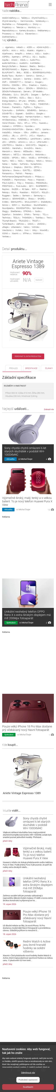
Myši (20, 34)
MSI (24, 158)
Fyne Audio (8, 110)
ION (26, 132)
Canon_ (40, 76)
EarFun (46, 94)
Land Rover (36, 139)
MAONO (6, 148)
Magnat (43, 145)
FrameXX (17, 107)
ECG (5, 98)
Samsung (40, 195)
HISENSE (23, 120)
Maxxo (18, 151)
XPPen (27, 233)
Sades (17, 195)
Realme (44, 189)
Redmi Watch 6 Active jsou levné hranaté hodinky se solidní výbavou (36, 946)
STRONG (28, 211)
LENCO (13, 142)
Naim (5, 161)
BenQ (41, 66)
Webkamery (44, 30)
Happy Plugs (17, 117)
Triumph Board (9, 221)
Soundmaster (41, 205)
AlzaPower (7, 53)
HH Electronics (9, 120)
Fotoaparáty (24, 24)
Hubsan (7, 126)
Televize (21, 27)
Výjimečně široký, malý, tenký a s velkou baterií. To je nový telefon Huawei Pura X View (27, 501)
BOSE (27, 72)
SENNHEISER (19, 199)
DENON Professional (12, 91)
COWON (16, 85)
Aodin (46, 53)
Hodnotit (38, 280)
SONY (16, 205)
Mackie (20, 145)
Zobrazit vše (49, 409)
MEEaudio (28, 151)
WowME (44, 230)
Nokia (6, 164)
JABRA (34, 132)
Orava (17, 170)
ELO (38, 98)
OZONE (38, 170)
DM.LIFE (25, 94)
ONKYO (28, 167)
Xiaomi (16, 233)
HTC (34, 123)
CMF (5, 82)
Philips (39, 176)
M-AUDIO (29, 148)
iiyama (47, 129)
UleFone (21, 224)
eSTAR (41, 101)
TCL (46, 214)
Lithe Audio (43, 142)
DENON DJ (42, 88)
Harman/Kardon (34, 117)
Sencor (6, 199)
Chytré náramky (10, 21)
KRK (13, 139)
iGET (38, 129)
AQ (35, 57)
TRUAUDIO (25, 221)
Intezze (17, 132)
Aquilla (6, 60)
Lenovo (23, 142)
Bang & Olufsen (10, 66)
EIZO (23, 98)
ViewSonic (8, 230)
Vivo (27, 230)
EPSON (32, 101)
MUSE (33, 158)
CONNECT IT (16, 82)
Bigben (25, 69)
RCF (35, 189)
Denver (27, 91)
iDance (30, 129)
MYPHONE (44, 158)
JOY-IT (24, 135)
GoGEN (30, 113)
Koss (5, 139)
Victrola (36, 227)
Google (40, 113)
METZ (17, 154)
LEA (4, 142)
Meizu (38, 151)
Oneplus (18, 167)
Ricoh (14, 192)
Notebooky (42, 21)
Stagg (5, 211)
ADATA (6, 50)
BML (19, 72)
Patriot (20, 173)
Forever (6, 107)
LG (32, 142)
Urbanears (16, 227)
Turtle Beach (8, 224)
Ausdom (24, 63)
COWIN (6, 85)
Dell (21, 88)
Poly (20, 183)
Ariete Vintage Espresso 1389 (22, 793)
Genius (43, 110)
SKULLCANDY (32, 202)
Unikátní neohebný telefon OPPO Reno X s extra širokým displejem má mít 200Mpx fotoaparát (27, 615)
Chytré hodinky (40, 18)
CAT (45, 79)
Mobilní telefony (11, 18)
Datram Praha (9, 88)
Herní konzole (27, 21)
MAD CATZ (31, 145)
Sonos (6, 205)
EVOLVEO (7, 104)
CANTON (7, 79)
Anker (30, 53)
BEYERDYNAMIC (11, 69)
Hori (20, 123)
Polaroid (41, 180)
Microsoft (28, 154)
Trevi (49, 217)
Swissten (18, 214)
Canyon (18, 79)
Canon (30, 76)
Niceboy (30, 161)
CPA (25, 85)
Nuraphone (36, 164)
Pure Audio (22, 186)
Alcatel (31, 50)
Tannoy (37, 214)
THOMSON (28, 217)
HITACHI (35, 120)
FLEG (33, 104)
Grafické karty (9, 37)
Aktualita (10, 459)
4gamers (10, 47)
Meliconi (7, 154)
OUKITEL (27, 170)
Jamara (45, 132)
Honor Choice (9, 123)
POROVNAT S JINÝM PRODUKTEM (28, 356)
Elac (31, 98)
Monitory (34, 27)
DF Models (38, 91)
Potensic (30, 183)
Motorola (40, 154)
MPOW (16, 158)
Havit (47, 117)
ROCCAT (35, 192)
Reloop (6, 192)
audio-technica (10, 63)
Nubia (14, 164)
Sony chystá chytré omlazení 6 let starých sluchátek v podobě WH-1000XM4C (25, 451)
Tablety (25, 18)
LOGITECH (8, 145)
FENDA (18, 104)
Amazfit (20, 53)
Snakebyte (46, 202)
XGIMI (6, 233)
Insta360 (7, 132)
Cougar (39, 82)
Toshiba (40, 217)
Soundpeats (8, 208)
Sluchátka (8, 24)
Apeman (16, 57)
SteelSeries (16, 211)
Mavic (38, 148)
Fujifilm (28, 107)
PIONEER (7, 180)
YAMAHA (38, 233)
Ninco (49, 161)
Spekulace (11, 622)
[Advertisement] (28, 547)
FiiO (26, 104)
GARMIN (21, 110)
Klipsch (41, 135)
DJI (16, 94)
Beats (33, 66)
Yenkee (6, 236)
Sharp (32, 199)
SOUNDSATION (23, 208)
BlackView (36, 69)
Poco (31, 180)
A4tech (20, 47)
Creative (34, 85)
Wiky (35, 230)
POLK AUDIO (9, 183)
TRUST (36, 221)
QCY (31, 186)
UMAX (32, 224)
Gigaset (20, 113)
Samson (27, 195)
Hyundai (30, 126)
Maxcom (7, 151)
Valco (27, 227)
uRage (6, 227)
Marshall (17, 148)
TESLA (17, 217)
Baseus (24, 66)
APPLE (26, 57)
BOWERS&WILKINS (42, 72)
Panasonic (8, 173)
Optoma (7, 170)
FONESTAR (44, 104)
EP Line (23, 101)
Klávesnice (31, 34)
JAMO (6, 135)
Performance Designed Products (18, 176)
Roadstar (25, 192)
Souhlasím (28, 1087)
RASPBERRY (42, 186)
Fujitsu (38, 107)
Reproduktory (10, 30)
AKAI (14, 50)
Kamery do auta (27, 30)
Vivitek (19, 230)
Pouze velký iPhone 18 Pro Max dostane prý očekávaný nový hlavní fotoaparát (27, 728)
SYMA (27, 214)
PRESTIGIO (8, 186)
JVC (32, 135)
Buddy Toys (8, 76)
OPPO (38, 167)
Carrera (28, 79)
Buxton (20, 76)
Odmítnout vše (28, 1072)
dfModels (7, 94)
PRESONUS (42, 183)
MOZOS (6, 158)
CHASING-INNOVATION (13, 129)
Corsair (29, 82)
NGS (21, 161)
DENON (30, 88)
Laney (47, 139)
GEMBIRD (32, 110)
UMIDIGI (41, 224)
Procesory (8, 34)
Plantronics (20, 180)
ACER (31, 47)
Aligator (41, 50)
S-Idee (5, 202)
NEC (13, 161)
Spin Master (38, 208)
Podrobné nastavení (28, 1080)
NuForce (24, 164)
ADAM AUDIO (44, 47)
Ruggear (6, 195)
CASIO (37, 79)
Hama (5, 117)
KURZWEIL (23, 139)
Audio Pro (35, 60)
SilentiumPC (17, 202)
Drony (37, 24)
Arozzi (15, 60)
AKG (23, 50)
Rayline (6, 189)
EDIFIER (13, 98)
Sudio (38, 211)
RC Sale (26, 189)
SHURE (42, 199)
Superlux (7, 214)
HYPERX (18, 126)
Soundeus (27, 205)
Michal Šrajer (26, 459)
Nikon (40, 161)
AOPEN (6, 57)
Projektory (8, 27)
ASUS (24, 60)
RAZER (16, 189)
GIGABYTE (8, 113)
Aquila (42, 57)
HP (27, 123)
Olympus (7, 167)
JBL (15, 135)
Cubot (44, 85)
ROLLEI (46, 192)
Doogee (35, 94)
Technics (7, 217)
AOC (38, 53)
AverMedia (35, 63)
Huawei (43, 123)
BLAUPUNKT (8, 72)
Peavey (29, 173)
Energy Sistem (9, 101)
